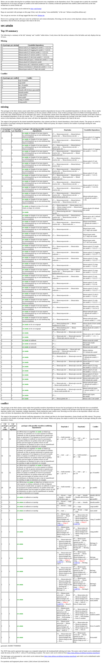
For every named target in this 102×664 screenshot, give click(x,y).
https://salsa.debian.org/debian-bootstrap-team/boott (60, 656)
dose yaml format (35, 9)
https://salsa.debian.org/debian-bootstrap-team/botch (83, 653)
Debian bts (41, 15)
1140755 (60, 525)
